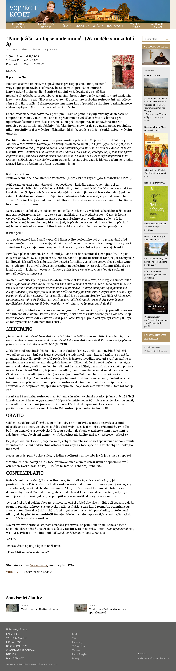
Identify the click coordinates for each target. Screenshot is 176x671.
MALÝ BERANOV (15, 658)
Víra (74, 637)
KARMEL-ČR (12, 633)
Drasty (75, 658)
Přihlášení (149, 351)
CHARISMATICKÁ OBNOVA (20, 650)
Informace (162, 351)
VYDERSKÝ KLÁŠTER (16, 637)
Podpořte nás (151, 338)
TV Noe (76, 650)
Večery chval (79, 646)
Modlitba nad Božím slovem (39, 609)
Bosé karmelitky (16, 646)
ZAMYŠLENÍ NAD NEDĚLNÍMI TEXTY (29, 49)
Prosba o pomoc (152, 75)
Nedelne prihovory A (154, 182)
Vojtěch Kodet (23, 11)
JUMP (75, 633)
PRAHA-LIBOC (13, 642)
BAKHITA (11, 654)
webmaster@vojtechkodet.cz (153, 658)
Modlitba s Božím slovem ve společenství (107, 611)
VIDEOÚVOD (15, 572)
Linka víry (77, 642)
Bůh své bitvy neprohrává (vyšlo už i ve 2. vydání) (155, 274)
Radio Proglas (79, 654)
